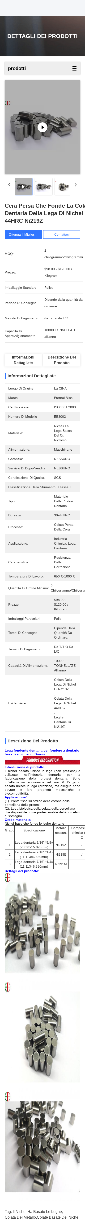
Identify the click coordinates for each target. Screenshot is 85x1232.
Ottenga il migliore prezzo (28, 234)
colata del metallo (20, 1217)
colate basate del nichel (58, 1217)
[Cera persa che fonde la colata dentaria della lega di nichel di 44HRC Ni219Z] (42, 127)
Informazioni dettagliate (23, 360)
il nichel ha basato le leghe (37, 1212)
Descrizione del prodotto (62, 360)
